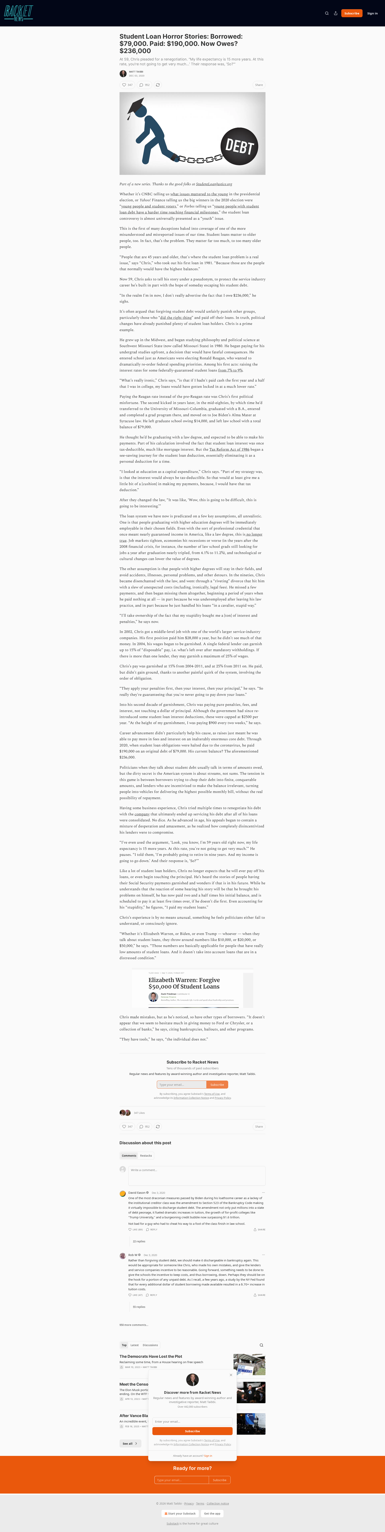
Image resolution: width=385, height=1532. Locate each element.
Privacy (189, 1503)
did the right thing (175, 318)
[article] (192, 1364)
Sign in (372, 13)
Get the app (212, 1513)
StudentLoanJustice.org (214, 184)
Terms (200, 1503)
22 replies (139, 1241)
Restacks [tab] (146, 1155)
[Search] (327, 13)
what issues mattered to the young (199, 194)
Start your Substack (182, 1513)
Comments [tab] (129, 1155)
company (142, 814)
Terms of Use (212, 1440)
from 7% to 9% (230, 370)
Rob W (132, 1255)
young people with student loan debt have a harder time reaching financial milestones (189, 209)
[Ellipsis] (263, 1192)
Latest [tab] (135, 1345)
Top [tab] (124, 1345)
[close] (231, 1375)
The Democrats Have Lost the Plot (151, 1356)
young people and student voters (148, 206)
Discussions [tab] (150, 1345)
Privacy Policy (223, 1444)
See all (128, 1443)
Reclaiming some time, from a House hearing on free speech (161, 1362)
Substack (173, 1523)
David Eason (136, 1193)
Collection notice (218, 1503)
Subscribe (351, 13)
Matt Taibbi (136, 71)
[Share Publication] (336, 13)
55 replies (139, 1307)
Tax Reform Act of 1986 (229, 449)
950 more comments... (134, 1325)
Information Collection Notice (191, 1444)
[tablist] (137, 1156)
